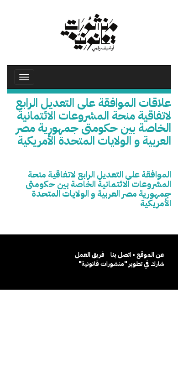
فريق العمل (90, 255)
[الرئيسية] (89, 33)
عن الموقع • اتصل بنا (137, 255)
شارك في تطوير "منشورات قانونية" (121, 264)
